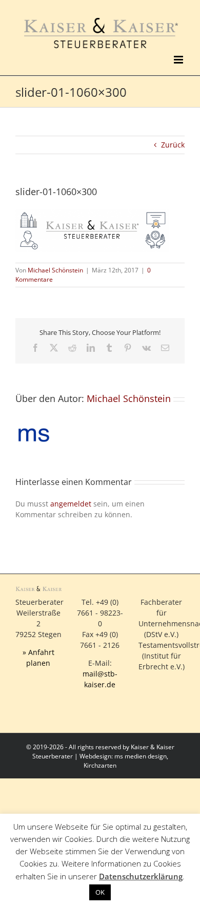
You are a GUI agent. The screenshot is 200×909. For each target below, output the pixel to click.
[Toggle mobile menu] (179, 59)
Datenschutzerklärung (141, 876)
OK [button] (100, 892)
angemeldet (70, 504)
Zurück (173, 145)
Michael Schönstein (55, 270)
